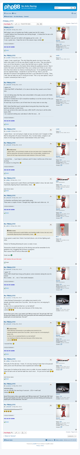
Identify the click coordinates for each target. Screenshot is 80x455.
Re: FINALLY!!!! (9, 55)
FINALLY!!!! (8, 21)
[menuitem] (14, 13)
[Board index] (12, 6)
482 (60, 238)
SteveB (58, 40)
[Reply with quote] (50, 28)
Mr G (57, 236)
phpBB (34, 443)
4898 (60, 184)
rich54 (57, 55)
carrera (58, 305)
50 (60, 57)
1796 (60, 308)
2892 (60, 44)
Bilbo (57, 181)
